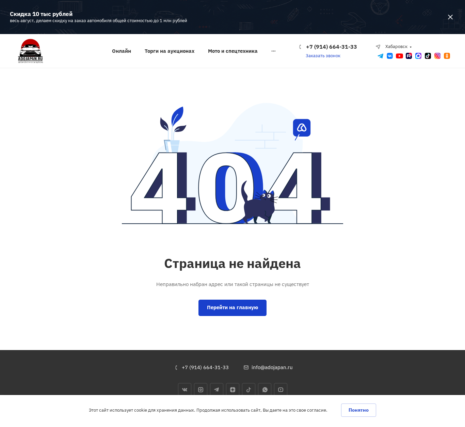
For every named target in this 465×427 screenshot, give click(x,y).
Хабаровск (396, 46)
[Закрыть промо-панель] (450, 17)
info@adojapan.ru (272, 367)
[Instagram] (437, 56)
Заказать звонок (323, 56)
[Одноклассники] (447, 56)
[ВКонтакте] (389, 56)
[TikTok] (427, 56)
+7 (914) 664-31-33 (331, 46)
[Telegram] (380, 56)
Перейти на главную (232, 307)
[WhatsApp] (264, 389)
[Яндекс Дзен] (232, 389)
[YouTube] (399, 56)
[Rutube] (408, 56)
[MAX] (418, 56)
